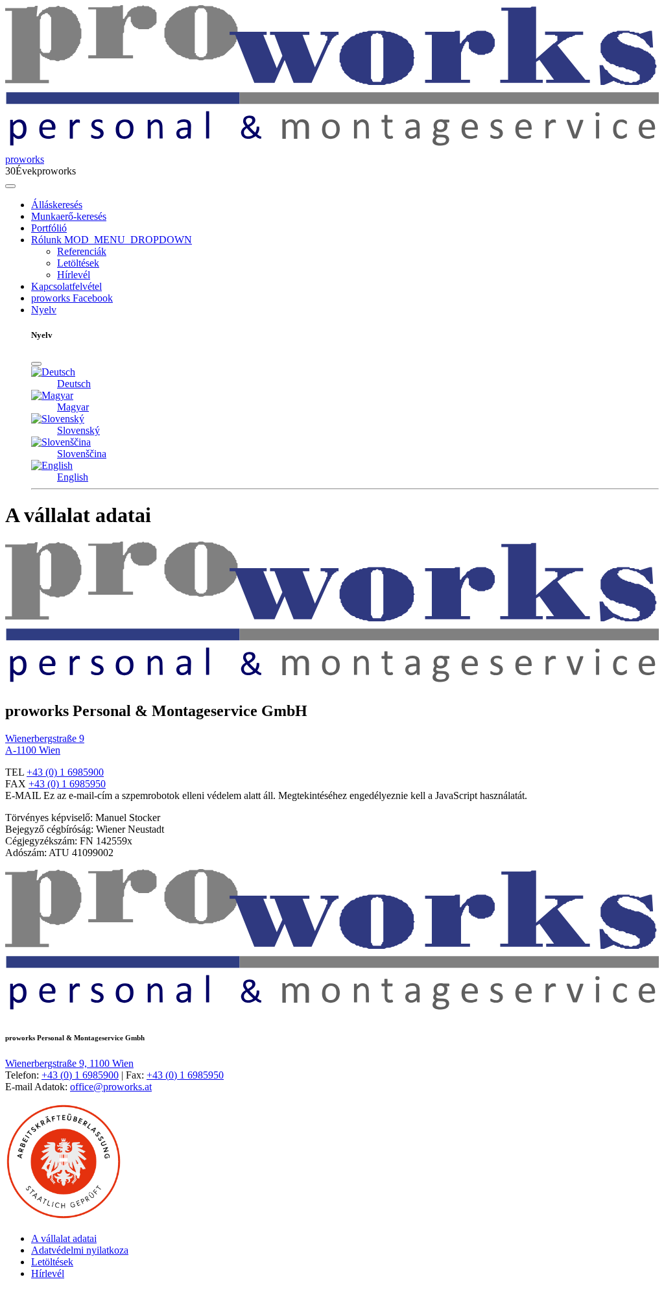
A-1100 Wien (32, 750)
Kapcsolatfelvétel (66, 286)
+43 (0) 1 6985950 (67, 783)
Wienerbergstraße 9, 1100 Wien (69, 1063)
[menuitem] (345, 205)
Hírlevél (73, 274)
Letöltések (78, 263)
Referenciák (81, 251)
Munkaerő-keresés (68, 216)
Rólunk (46, 239)
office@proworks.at (111, 1086)
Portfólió (49, 227)
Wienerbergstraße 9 (44, 738)
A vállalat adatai (64, 1238)
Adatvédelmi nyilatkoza (79, 1250)
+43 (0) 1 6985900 (65, 772)
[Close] (36, 364)
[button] (127, 239)
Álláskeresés (56, 204)
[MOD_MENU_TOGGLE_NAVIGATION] (10, 186)
